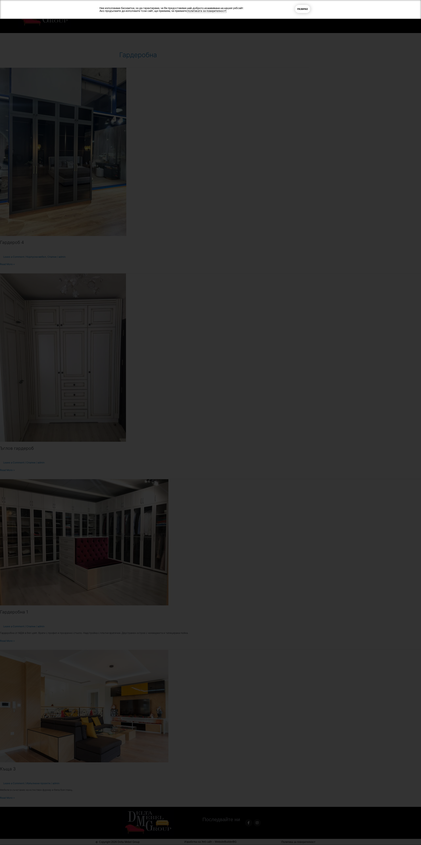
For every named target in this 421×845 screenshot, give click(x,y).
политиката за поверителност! (206, 10)
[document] (210, 422)
